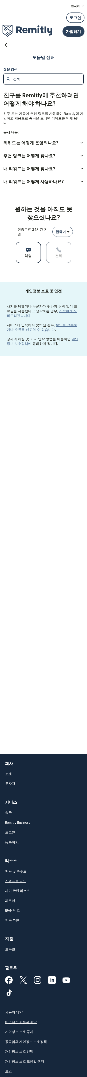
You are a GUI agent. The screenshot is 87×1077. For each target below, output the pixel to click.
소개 (8, 774)
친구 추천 (12, 920)
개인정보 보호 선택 (19, 1051)
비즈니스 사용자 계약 (21, 1022)
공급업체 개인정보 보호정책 (26, 1042)
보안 (8, 1071)
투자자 (10, 783)
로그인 (10, 832)
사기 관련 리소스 (17, 891)
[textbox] (48, 79)
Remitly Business (17, 822)
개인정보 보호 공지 (19, 1032)
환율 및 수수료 (16, 871)
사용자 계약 (14, 1012)
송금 (8, 812)
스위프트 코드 (15, 881)
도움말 (10, 949)
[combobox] (62, 232)
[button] (77, 5)
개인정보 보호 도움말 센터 (24, 1061)
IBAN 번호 (12, 910)
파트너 (10, 900)
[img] (27, 31)
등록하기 (12, 842)
